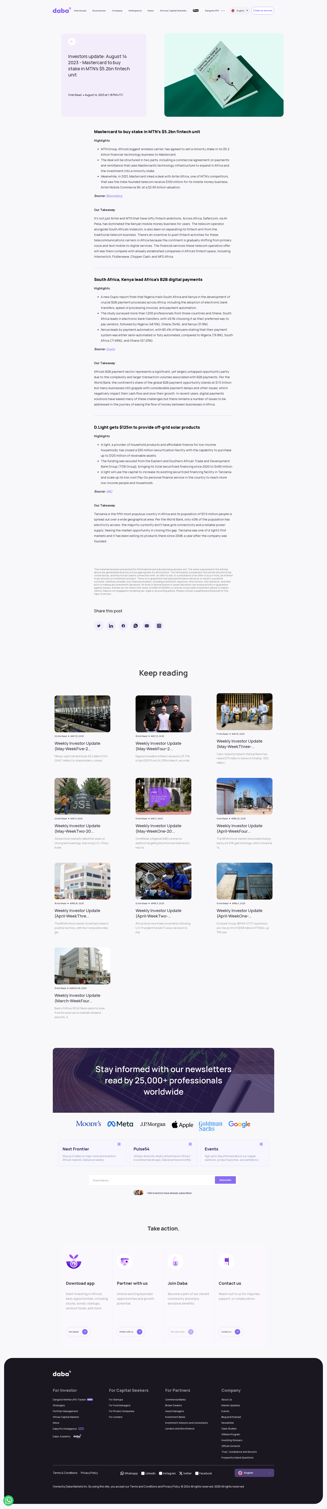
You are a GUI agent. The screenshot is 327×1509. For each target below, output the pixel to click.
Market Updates (230, 1405)
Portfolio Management (65, 1411)
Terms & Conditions (65, 1473)
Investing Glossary (231, 1440)
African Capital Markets (173, 10)
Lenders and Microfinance (179, 1428)
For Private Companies (121, 1411)
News (151, 10)
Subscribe (225, 1180)
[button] (78, 1331)
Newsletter (227, 1422)
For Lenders (115, 1417)
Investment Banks (175, 1417)
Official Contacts (230, 1446)
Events (225, 1411)
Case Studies (229, 1428)
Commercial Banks (175, 1399)
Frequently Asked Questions (237, 1457)
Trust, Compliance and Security (239, 1451)
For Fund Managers (119, 1405)
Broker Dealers (173, 1405)
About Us (226, 1399)
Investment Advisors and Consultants (186, 1422)
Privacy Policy (89, 1473)
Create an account (262, 10)
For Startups (116, 1399)
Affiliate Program (230, 1434)
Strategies (59, 1405)
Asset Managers (174, 1411)
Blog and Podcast (231, 1417)
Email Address (101, 1180)
